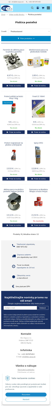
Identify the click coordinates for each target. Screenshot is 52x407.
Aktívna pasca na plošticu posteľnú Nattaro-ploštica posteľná (14, 191)
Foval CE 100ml (38, 96)
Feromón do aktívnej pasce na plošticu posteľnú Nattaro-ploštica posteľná (13, 52)
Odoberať (42, 308)
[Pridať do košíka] (13, 85)
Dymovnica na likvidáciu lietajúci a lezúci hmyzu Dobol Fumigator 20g (38, 191)
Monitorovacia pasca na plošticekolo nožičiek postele (38, 52)
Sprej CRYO (38, 143)
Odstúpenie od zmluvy (26, 372)
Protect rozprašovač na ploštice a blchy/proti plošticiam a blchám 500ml (13, 145)
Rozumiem (26, 395)
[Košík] (43, 7)
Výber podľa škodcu (16, 14)
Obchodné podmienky (26, 370)
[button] (32, 7)
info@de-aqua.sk (17, 2)
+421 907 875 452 (35, 2)
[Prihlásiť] (37, 7)
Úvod (3, 14)
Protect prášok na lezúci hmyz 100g (13, 97)
